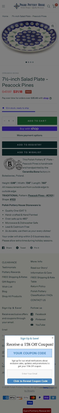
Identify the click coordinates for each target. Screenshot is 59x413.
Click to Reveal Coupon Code (29, 380)
